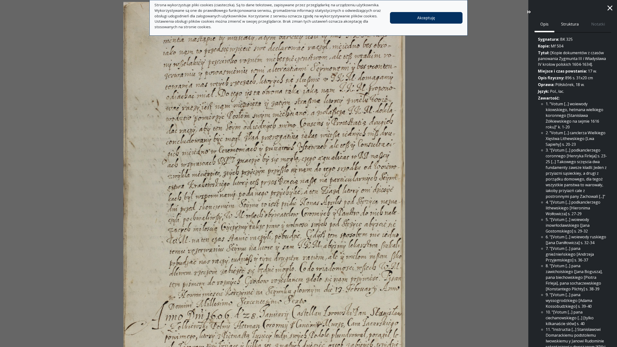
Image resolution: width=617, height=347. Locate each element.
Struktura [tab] (570, 24)
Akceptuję (426, 17)
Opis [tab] (544, 24)
